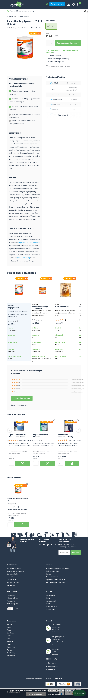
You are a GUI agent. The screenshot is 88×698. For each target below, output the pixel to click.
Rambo (9, 650)
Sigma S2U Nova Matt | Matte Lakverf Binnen (17, 436)
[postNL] (64, 684)
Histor (9, 636)
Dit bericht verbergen (35, 694)
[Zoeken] (47, 4)
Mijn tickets (11, 601)
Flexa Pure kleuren (52, 577)
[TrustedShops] (50, 684)
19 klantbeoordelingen (25, 440)
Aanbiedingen (50, 595)
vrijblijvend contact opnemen (29, 242)
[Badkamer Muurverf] (44, 426)
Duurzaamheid (12, 580)
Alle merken (11, 656)
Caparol (9, 644)
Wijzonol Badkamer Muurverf (40, 436)
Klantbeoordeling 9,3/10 (56, 62)
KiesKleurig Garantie (52, 571)
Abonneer (75, 552)
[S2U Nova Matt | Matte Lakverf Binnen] (19, 426)
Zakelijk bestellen (13, 582)
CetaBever (10, 633)
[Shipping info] (54, 53)
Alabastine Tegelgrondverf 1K (18, 499)
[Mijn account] (68, 4)
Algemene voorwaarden (34, 678)
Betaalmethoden (12, 574)
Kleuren (48, 574)
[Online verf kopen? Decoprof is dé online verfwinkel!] (17, 4)
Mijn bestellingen (12, 598)
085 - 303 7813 (56, 624)
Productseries (50, 609)
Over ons (10, 577)
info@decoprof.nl (58, 637)
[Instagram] (48, 545)
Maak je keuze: (51, 21)
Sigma (48, 598)
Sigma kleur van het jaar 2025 (55, 580)
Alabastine (25, 28)
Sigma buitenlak (51, 601)
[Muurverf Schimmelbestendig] (68, 426)
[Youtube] (55, 545)
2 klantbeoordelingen (71, 320)
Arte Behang (11, 653)
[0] (78, 4)
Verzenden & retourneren (15, 571)
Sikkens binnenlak (51, 607)
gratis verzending (23, 258)
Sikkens (48, 604)
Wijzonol (10, 641)
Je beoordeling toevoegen (22, 398)
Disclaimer (58, 678)
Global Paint (11, 647)
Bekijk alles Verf (36, 28)
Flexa (9, 630)
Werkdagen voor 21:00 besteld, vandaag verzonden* (27, 11)
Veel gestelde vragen (14, 568)
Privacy (48, 678)
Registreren (11, 595)
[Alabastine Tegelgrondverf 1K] (18, 489)
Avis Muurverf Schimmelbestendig (65, 436)
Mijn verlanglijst (12, 604)
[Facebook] (40, 545)
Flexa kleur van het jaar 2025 (55, 582)
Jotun (9, 639)
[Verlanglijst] (73, 4)
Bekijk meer (11, 585)
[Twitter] (44, 545)
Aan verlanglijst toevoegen (55, 66)
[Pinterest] (51, 545)
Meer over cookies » (54, 694)
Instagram (55, 649)
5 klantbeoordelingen (75, 440)
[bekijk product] (22, 463)
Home (15, 16)
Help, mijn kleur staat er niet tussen (57, 568)
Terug (11, 16)
